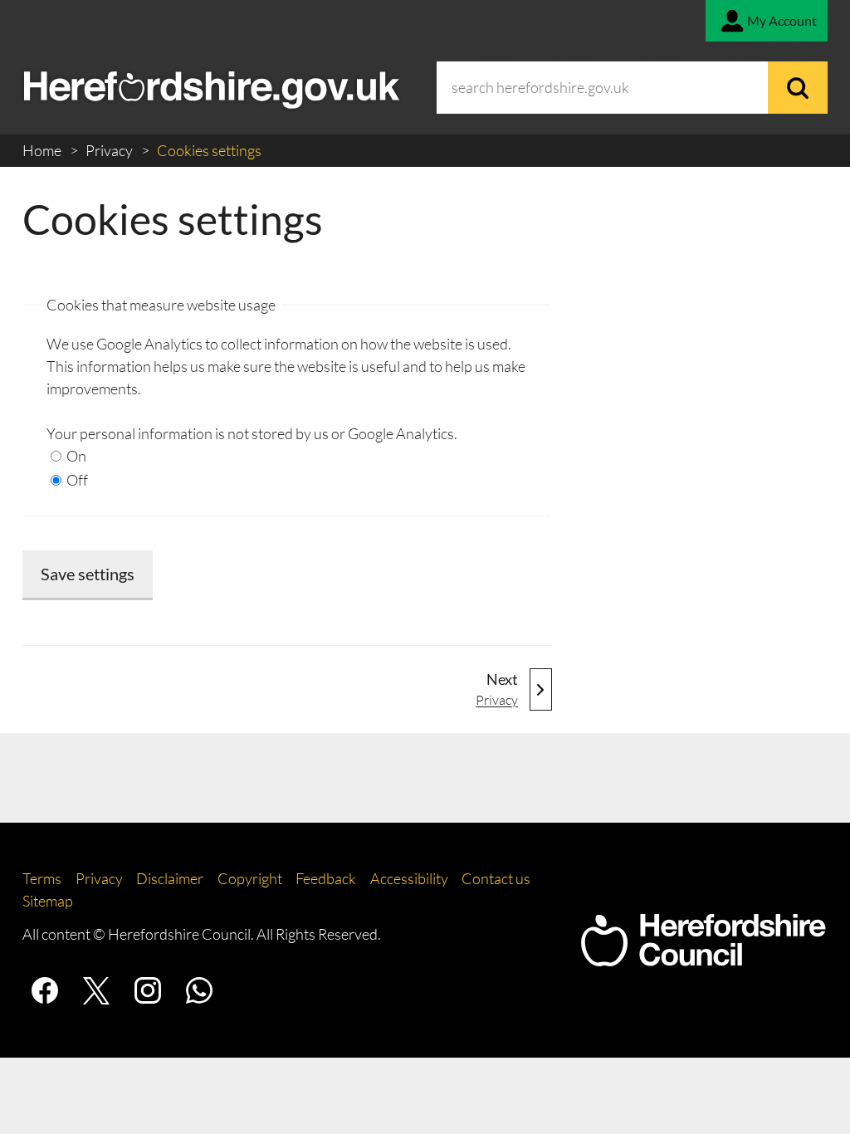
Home (43, 150)
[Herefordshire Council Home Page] (703, 958)
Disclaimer (169, 878)
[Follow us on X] (96, 990)
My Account (782, 20)
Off (76, 480)
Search (798, 87)
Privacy (110, 150)
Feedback (326, 878)
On (75, 456)
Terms (41, 878)
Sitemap (47, 901)
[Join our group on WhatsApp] (199, 990)
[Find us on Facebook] (44, 990)
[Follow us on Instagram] (147, 990)
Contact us (496, 878)
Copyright (249, 878)
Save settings (87, 574)
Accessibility (409, 878)
